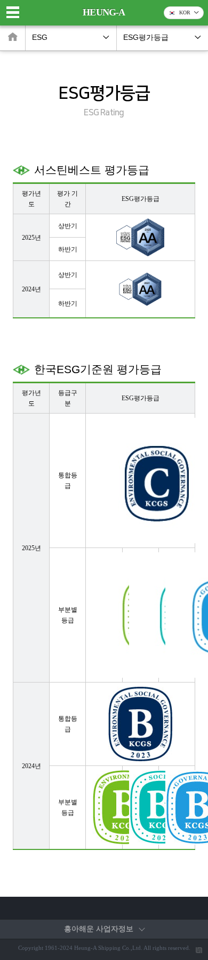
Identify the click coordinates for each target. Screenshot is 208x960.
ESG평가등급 (146, 37)
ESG (39, 37)
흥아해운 (98, 929)
